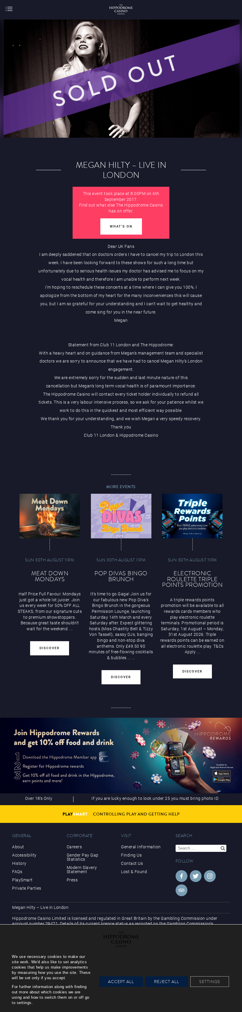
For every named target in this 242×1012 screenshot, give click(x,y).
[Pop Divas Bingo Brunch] (121, 516)
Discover (50, 648)
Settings (209, 981)
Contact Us (132, 863)
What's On (121, 226)
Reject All (166, 981)
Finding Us (131, 855)
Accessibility (24, 855)
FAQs (17, 871)
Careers (74, 846)
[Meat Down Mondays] (49, 516)
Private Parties (26, 888)
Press (72, 880)
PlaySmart (22, 880)
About (18, 846)
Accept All (121, 981)
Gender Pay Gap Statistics (83, 857)
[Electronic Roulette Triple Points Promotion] (192, 516)
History (19, 863)
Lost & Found (134, 871)
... (129, 657)
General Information (141, 846)
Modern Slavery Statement (82, 869)
